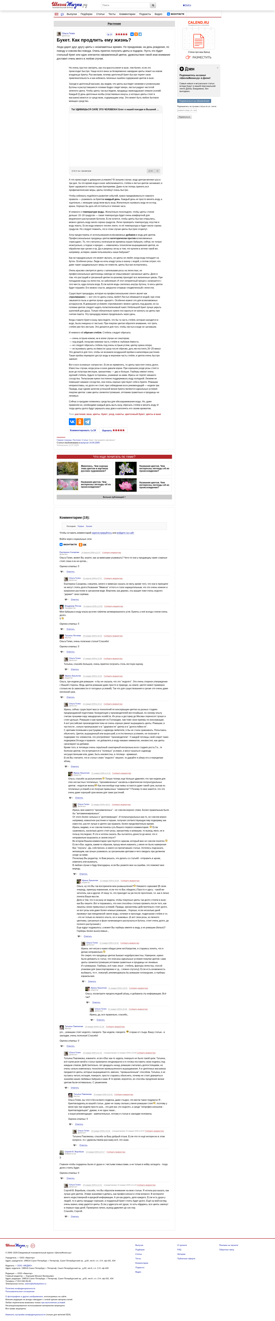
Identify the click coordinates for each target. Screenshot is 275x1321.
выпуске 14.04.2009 (90, 442)
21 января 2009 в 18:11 (100, 805)
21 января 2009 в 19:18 (109, 943)
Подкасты (145, 14)
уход (111, 414)
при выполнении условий (53, 1302)
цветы (96, 414)
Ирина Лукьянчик (73, 676)
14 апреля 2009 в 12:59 (93, 606)
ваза (89, 414)
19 (110, 34)
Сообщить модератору (111, 553)
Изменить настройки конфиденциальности (25, 1314)
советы (119, 414)
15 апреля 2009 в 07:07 (92, 578)
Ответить (71, 572)
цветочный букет (135, 414)
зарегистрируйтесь (102, 533)
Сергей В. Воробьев (74, 1151)
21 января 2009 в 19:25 (118, 988)
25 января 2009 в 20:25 (92, 636)
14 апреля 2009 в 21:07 (91, 553)
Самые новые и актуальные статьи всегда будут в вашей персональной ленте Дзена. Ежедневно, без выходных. (197, 87)
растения (80, 414)
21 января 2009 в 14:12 (92, 704)
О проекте (182, 1245)
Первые (81, 526)
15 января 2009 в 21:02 (92, 1185)
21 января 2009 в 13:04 (92, 676)
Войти (188, 5)
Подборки (86, 14)
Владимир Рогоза (73, 606)
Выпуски (72, 14)
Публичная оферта (186, 1258)
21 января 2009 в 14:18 (101, 773)
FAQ (179, 1249)
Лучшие (89, 526)
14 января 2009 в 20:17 (95, 1152)
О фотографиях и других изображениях (24, 1296)
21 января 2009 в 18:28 (109, 881)
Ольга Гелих (75, 578)
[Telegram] (140, 34)
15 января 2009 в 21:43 (92, 1053)
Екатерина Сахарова (69, 552)
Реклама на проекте (228, 1245)
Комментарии (127, 14)
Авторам (181, 1254)
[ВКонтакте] (132, 34)
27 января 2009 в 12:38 (92, 659)
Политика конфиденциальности (20, 1288)
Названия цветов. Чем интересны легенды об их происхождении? (154, 468)
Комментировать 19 (83, 430)
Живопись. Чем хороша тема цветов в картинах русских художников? (94, 468)
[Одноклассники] (136, 34)
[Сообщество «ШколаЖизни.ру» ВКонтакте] (175, 14)
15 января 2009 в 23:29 (101, 1131)
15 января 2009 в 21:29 (95, 1027)
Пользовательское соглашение (20, 1291)
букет (104, 414)
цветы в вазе (153, 414)
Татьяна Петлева (73, 635)
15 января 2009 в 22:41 (103, 1095)
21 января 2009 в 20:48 (117, 1009)
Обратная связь (226, 1249)
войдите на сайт (125, 533)
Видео (158, 14)
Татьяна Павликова (74, 1026)
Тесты (112, 14)
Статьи (100, 14)
